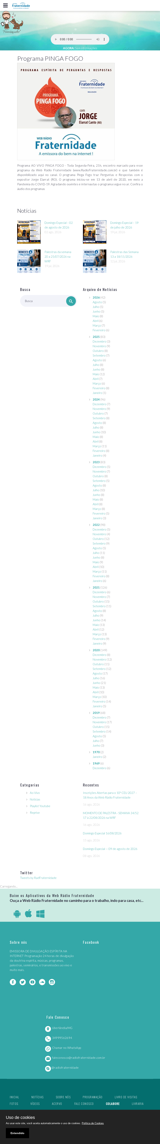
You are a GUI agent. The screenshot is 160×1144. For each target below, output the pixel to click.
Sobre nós (63, 1097)
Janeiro (97, 393)
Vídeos (35, 1103)
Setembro (99, 355)
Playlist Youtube (40, 806)
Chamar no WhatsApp (66, 1047)
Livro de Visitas (126, 1097)
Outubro (98, 350)
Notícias (35, 799)
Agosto (97, 302)
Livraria (138, 1103)
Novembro (99, 346)
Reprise (35, 812)
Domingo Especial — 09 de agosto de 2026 (110, 849)
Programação (93, 1097)
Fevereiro (99, 330)
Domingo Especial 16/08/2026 (102, 833)
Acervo (57, 1103)
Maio (96, 316)
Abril (96, 320)
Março (97, 325)
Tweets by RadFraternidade (38, 878)
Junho (96, 311)
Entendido (17, 1133)
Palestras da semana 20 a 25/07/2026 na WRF (57, 256)
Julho (96, 306)
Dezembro (99, 341)
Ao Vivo (35, 792)
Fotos (14, 1103)
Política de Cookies (93, 1123)
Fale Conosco (84, 1103)
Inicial (14, 1097)
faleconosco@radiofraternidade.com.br (78, 1057)
